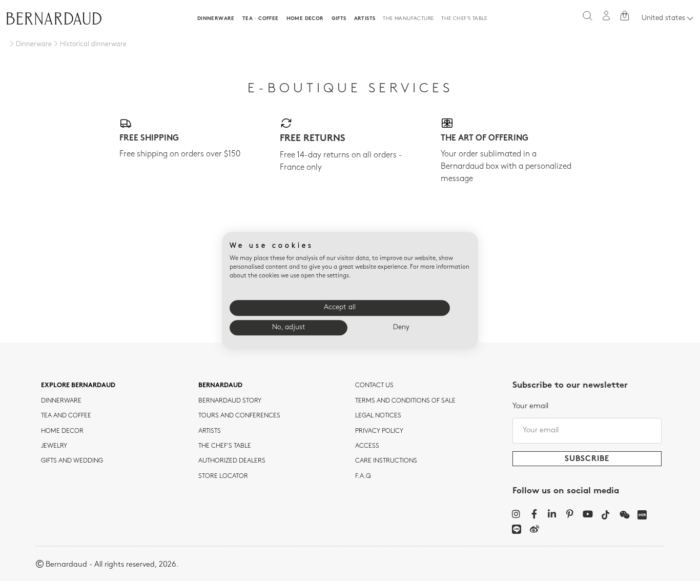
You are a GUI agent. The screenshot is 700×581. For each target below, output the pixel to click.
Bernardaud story (229, 401)
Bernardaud (220, 386)
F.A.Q (363, 476)
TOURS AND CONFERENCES (239, 416)
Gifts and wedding (72, 461)
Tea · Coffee (260, 19)
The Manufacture (408, 19)
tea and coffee (66, 416)
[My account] (606, 16)
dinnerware (61, 401)
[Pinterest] (570, 514)
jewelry (54, 446)
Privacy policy (379, 431)
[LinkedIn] (552, 514)
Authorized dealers (231, 461)
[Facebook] (534, 514)
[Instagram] (516, 514)
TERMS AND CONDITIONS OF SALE (405, 401)
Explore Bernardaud (78, 386)
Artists (365, 19)
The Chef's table (464, 19)
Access (367, 446)
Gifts (339, 19)
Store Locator (223, 476)
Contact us (374, 386)
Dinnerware (216, 19)
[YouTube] (588, 514)
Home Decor (305, 19)
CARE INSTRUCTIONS (386, 461)
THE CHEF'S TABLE (224, 446)
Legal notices (378, 416)
